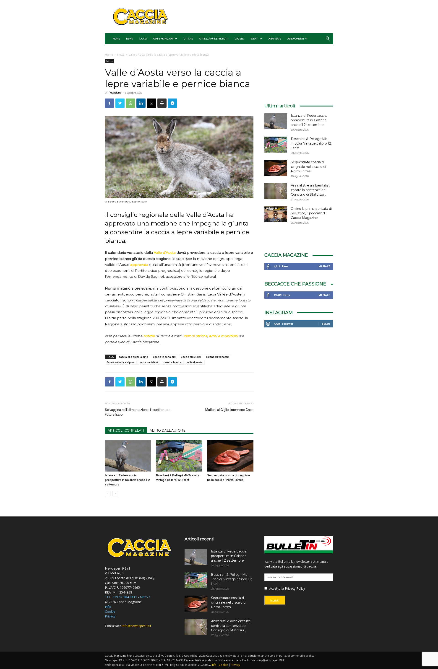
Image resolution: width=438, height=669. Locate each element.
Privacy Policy (295, 588)
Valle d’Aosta (165, 252)
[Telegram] (172, 103)
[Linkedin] (141, 103)
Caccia (143, 38)
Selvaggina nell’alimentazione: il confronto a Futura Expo (137, 412)
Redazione (115, 92)
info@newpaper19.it (136, 626)
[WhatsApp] (130, 103)
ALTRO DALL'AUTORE (167, 430)
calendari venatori (217, 356)
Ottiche (188, 38)
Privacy (110, 616)
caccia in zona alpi (164, 356)
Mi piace (324, 266)
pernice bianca (172, 362)
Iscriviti (274, 600)
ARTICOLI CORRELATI (126, 430)
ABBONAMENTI (295, 38)
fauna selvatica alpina (121, 362)
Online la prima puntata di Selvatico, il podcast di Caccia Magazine (311, 213)
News (129, 38)
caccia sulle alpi (191, 356)
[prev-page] (108, 493)
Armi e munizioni (163, 38)
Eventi (254, 38)
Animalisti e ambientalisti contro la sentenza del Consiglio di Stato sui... (310, 190)
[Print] (162, 103)
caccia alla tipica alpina (133, 356)
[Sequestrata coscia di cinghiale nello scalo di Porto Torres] (230, 456)
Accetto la (276, 588)
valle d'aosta (195, 362)
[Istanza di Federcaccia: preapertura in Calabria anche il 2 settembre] (128, 456)
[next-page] (115, 493)
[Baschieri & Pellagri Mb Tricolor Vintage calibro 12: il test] (179, 456)
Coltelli (239, 38)
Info (108, 606)
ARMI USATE (275, 38)
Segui (326, 323)
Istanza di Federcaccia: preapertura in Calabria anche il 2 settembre (127, 480)
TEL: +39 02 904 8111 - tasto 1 (128, 597)
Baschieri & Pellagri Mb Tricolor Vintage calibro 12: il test (311, 143)
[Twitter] (120, 103)
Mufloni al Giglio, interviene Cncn (229, 410)
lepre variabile (149, 362)
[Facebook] (109, 103)
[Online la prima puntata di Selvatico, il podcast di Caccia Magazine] (275, 214)
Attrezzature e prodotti (213, 38)
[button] (327, 39)
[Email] (151, 103)
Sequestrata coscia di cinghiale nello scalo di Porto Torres (308, 166)
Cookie (110, 611)
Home (116, 38)
